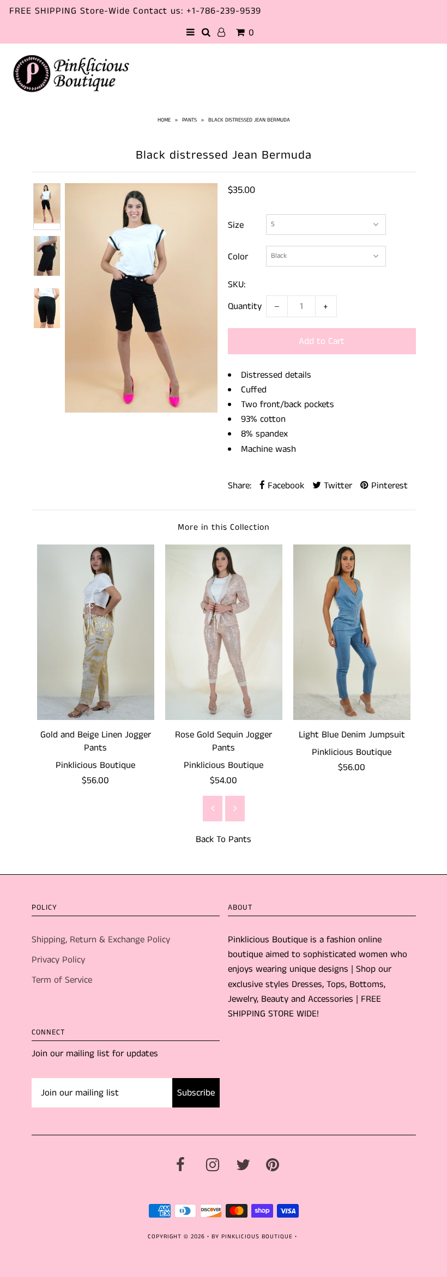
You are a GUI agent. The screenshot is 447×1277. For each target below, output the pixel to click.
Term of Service (62, 980)
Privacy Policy (58, 959)
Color (238, 256)
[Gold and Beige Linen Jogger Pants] (95, 632)
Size (236, 225)
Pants (189, 120)
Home (164, 120)
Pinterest (388, 485)
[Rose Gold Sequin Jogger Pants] (223, 632)
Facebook (284, 485)
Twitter (336, 485)
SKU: (236, 284)
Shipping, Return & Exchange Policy (101, 939)
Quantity (245, 306)
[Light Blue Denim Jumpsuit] (351, 632)
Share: (239, 485)
